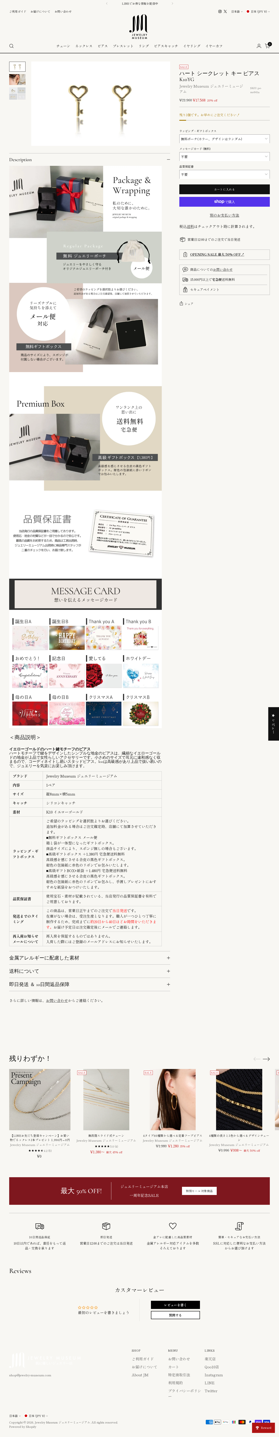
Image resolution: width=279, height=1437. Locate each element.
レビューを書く (175, 1304)
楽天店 (210, 1358)
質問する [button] (175, 1315)
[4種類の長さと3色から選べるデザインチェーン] (239, 1099)
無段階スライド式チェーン (106, 1136)
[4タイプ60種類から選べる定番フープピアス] (172, 1099)
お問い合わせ (57, 1000)
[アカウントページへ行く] (259, 46)
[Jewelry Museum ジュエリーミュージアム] (139, 26)
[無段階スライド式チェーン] (106, 1099)
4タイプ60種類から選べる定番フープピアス (172, 1136)
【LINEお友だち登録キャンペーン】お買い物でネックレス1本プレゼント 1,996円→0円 (40, 1138)
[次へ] (172, 3)
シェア (189, 304)
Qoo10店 (212, 1366)
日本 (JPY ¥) (259, 11)
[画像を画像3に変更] (17, 93)
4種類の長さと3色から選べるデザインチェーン (239, 1138)
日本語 (235, 11)
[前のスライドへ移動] (256, 1032)
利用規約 (175, 1382)
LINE (210, 1382)
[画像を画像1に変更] (17, 67)
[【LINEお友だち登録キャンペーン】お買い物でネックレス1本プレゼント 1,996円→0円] (39, 1099)
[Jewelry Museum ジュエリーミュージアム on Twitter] (225, 11)
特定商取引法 (179, 1374)
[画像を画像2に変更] (17, 79)
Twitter (211, 1390)
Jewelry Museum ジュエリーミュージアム (62, 1422)
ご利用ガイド (143, 1358)
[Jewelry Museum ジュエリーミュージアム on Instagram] (220, 11)
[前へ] (106, 3)
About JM (140, 1374)
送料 (190, 226)
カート (173, 1366)
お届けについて (144, 1366)
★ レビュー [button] (273, 724)
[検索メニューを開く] (11, 46)
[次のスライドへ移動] (266, 1032)
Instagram (214, 1374)
